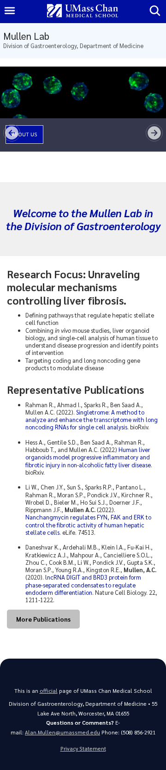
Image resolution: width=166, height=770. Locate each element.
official (49, 690)
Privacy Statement (83, 748)
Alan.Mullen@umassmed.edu (62, 732)
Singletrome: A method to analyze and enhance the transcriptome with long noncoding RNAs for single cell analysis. (91, 419)
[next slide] (154, 132)
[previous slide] (11, 132)
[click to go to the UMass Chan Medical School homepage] (82, 11)
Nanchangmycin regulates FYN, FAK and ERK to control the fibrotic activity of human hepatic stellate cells (88, 524)
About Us (24, 134)
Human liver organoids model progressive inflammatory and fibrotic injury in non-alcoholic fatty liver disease (88, 457)
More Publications (43, 619)
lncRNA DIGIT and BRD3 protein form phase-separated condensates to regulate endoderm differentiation (83, 584)
